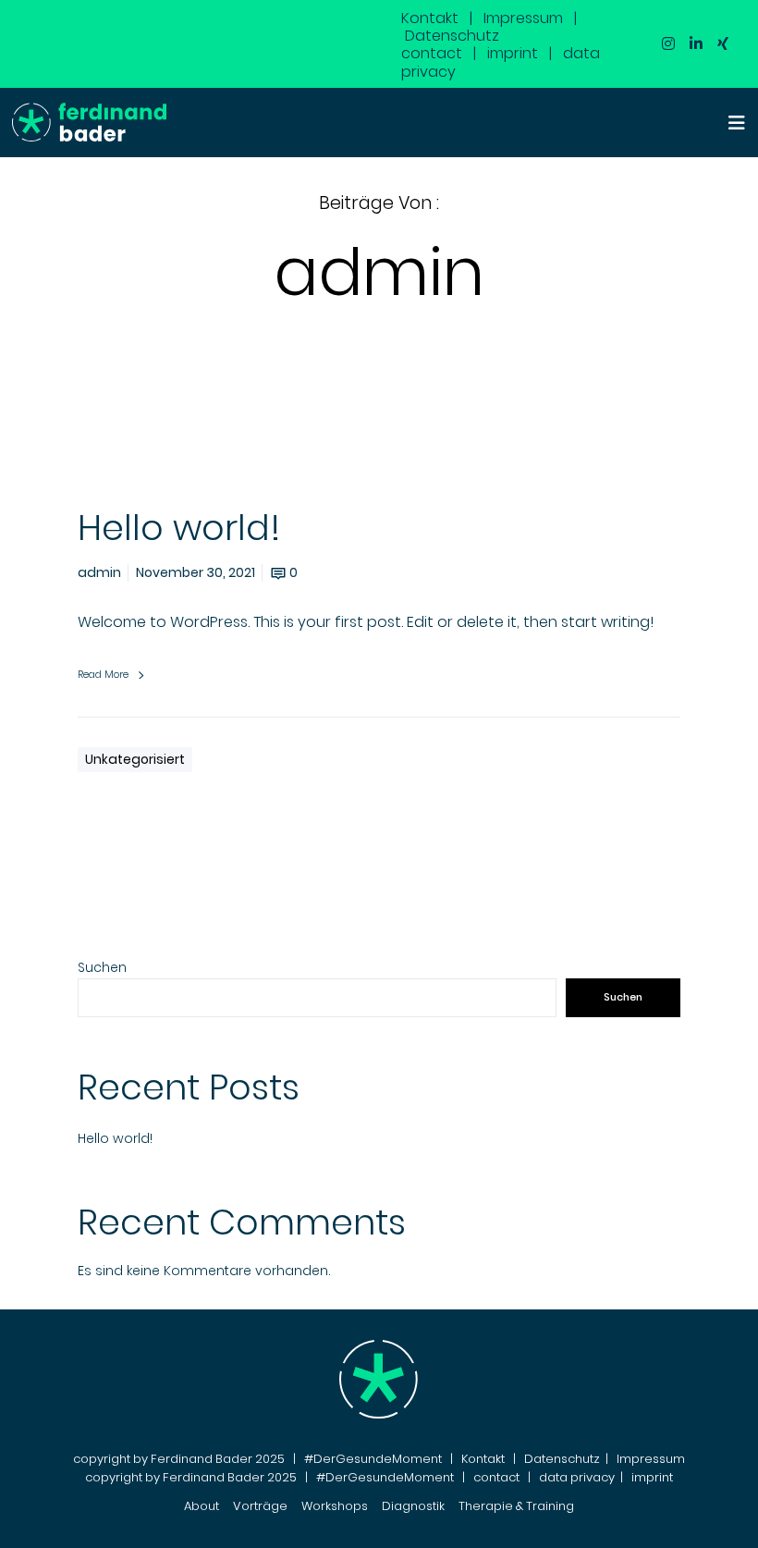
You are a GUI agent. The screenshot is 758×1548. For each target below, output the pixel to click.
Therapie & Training (516, 1506)
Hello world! (115, 1138)
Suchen (102, 967)
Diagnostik (413, 1506)
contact (431, 53)
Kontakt (429, 18)
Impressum (523, 18)
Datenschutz (452, 35)
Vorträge (260, 1506)
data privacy (577, 1477)
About (201, 1506)
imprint (512, 53)
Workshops (334, 1506)
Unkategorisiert (135, 759)
